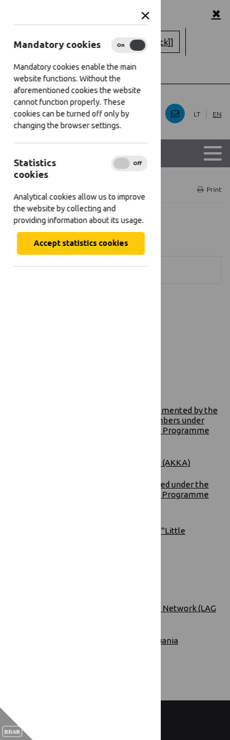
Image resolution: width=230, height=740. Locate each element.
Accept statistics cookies (80, 243)
